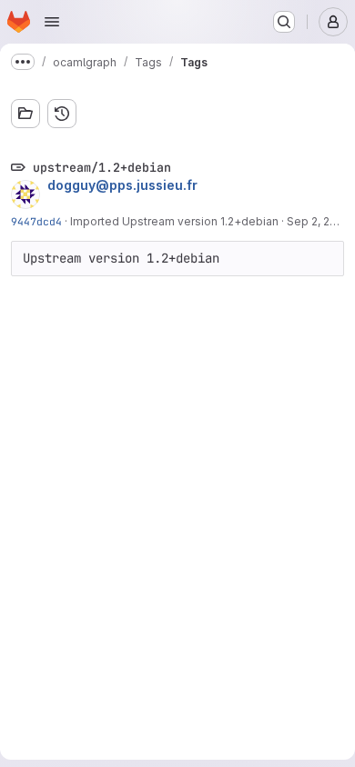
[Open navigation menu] (51, 21)
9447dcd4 (36, 221)
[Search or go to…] (284, 22)
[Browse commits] (61, 113)
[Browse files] (25, 113)
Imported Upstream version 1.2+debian (174, 221)
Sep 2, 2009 (319, 221)
